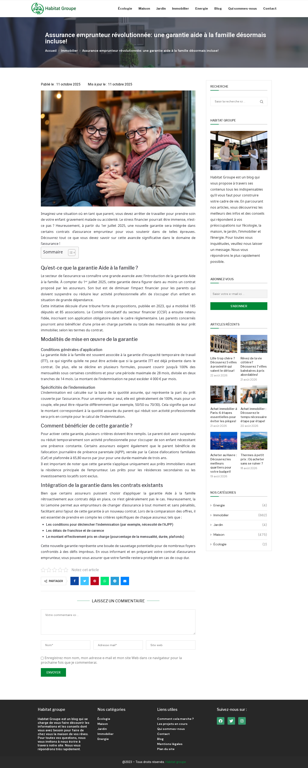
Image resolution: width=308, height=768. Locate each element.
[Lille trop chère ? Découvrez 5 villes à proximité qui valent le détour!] (223, 344)
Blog (218, 8)
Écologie (125, 8)
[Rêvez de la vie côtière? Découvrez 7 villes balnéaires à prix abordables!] (254, 344)
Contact (270, 8)
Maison (144, 8)
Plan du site (166, 748)
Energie (201, 8)
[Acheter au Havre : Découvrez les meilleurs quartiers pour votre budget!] (223, 441)
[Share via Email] (125, 581)
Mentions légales (169, 743)
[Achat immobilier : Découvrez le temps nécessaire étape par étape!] (254, 394)
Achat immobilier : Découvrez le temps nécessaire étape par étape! (254, 415)
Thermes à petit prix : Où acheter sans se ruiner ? (252, 459)
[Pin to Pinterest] (95, 581)
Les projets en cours (172, 723)
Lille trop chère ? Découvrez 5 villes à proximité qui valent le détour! (223, 364)
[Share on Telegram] (115, 581)
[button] (69, 252)
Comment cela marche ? (175, 718)
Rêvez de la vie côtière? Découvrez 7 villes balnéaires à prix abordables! (254, 366)
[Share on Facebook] (74, 581)
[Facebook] (220, 721)
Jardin (161, 8)
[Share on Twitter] (84, 581)
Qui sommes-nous (242, 8)
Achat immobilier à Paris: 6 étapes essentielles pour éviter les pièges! (223, 415)
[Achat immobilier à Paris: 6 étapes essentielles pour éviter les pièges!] (223, 394)
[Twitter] (231, 721)
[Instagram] (242, 721)
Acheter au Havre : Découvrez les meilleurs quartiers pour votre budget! (223, 463)
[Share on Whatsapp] (105, 581)
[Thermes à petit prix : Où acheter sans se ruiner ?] (254, 441)
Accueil (51, 51)
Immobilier (180, 8)
